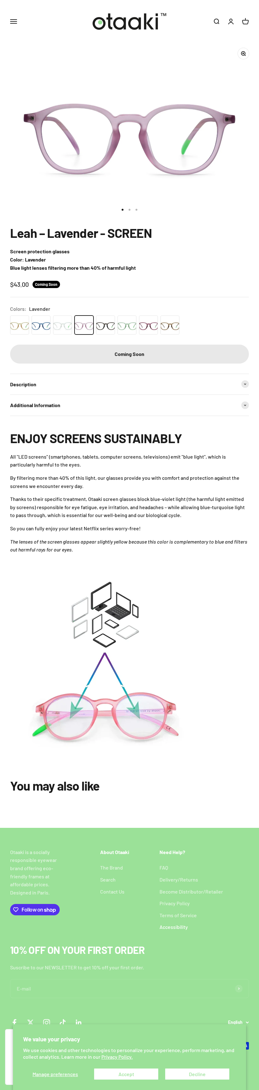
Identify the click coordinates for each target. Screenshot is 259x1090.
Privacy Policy (175, 903)
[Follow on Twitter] (30, 1022)
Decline (197, 1074)
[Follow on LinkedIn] (79, 1022)
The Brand (111, 867)
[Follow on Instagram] (46, 1022)
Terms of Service (178, 915)
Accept (126, 1074)
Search (108, 879)
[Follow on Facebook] (14, 1022)
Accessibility (174, 927)
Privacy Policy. (117, 1057)
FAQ (164, 867)
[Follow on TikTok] (62, 1022)
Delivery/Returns (179, 879)
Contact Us (112, 891)
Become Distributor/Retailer (191, 891)
